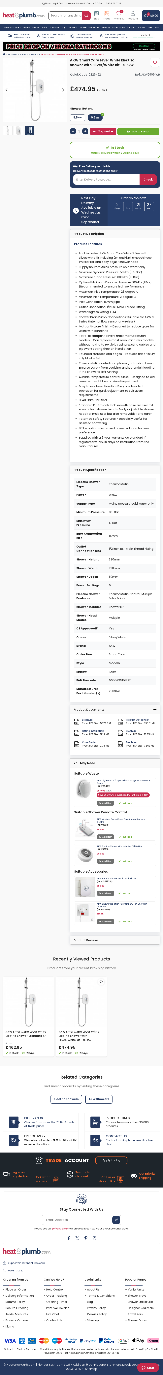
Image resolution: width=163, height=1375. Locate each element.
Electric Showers (29, 54)
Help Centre (54, 1289)
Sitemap (93, 1320)
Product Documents (89, 710)
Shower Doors (137, 1320)
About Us (93, 1289)
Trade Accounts (17, 1314)
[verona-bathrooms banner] (81, 46)
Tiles (149, 27)
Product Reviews (86, 940)
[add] (85, 131)
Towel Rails (135, 1314)
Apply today (111, 1160)
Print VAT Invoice (57, 1308)
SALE (157, 27)
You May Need (101, 131)
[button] (133, 15)
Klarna (10, 1326)
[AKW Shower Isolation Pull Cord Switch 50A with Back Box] (85, 912)
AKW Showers (99, 1099)
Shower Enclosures (140, 1302)
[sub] (73, 131)
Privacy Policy (96, 1308)
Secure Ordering (17, 1308)
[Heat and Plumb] (24, 15)
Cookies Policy (97, 1314)
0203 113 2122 (113, 3)
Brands (141, 27)
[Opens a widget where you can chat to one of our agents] (148, 1368)
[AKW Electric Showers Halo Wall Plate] (85, 887)
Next (63, 89)
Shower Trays (137, 1296)
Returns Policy (15, 1302)
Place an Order (16, 1289)
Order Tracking (56, 1296)
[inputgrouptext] (86, 15)
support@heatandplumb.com (26, 1263)
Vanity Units (136, 1289)
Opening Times (57, 1302)
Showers (12, 54)
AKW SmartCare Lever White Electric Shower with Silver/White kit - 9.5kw (79, 1036)
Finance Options (17, 1320)
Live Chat (52, 1314)
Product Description (89, 234)
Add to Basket (140, 131)
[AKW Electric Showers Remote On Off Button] (85, 855)
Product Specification (90, 470)
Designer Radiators (141, 1308)
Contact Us (54, 1320)
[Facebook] (69, 1238)
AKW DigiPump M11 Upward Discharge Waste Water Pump (124, 782)
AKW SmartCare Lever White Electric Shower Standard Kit (26, 1034)
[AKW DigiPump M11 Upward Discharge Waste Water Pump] (85, 789)
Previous (6, 89)
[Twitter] (77, 1238)
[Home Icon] (4, 54)
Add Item (107, 803)
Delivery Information (20, 1296)
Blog (90, 1302)
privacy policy (60, 1228)
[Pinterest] (86, 1238)
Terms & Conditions (101, 1296)
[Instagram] (94, 1238)
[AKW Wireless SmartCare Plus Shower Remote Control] (85, 828)
